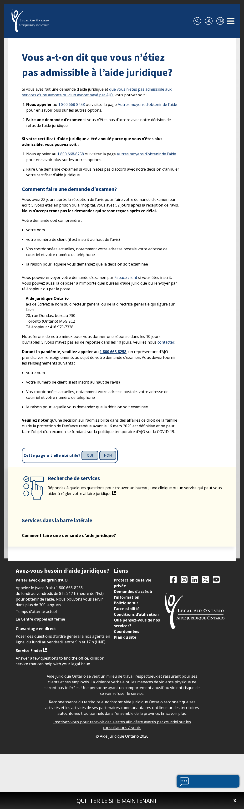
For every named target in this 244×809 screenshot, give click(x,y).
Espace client (125, 277)
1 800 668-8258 (69, 587)
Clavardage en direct (36, 628)
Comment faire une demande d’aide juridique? (69, 535)
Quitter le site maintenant (117, 800)
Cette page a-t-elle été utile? (52, 455)
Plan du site (125, 637)
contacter (166, 342)
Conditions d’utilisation (136, 614)
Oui (90, 455)
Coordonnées (126, 631)
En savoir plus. (174, 713)
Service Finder (29, 650)
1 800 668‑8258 (71, 104)
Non (108, 455)
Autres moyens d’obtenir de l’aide (147, 104)
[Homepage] (30, 21)
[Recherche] (197, 21)
